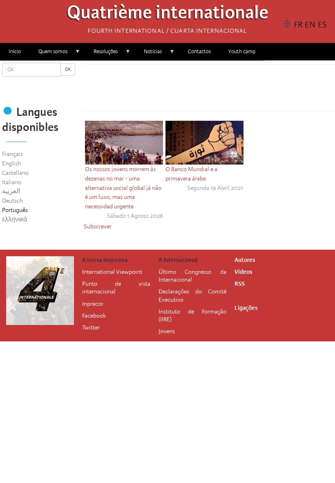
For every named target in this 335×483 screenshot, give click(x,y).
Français (12, 154)
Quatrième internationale (167, 14)
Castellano (15, 172)
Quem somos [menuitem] (48, 54)
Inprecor (92, 303)
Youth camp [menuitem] (241, 51)
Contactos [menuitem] (199, 51)
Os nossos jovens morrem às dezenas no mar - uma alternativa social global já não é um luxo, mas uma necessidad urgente (123, 187)
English (11, 163)
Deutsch (12, 200)
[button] (232, 90)
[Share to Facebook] (187, 90)
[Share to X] (198, 90)
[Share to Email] (221, 90)
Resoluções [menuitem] (101, 54)
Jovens (167, 331)
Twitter (91, 327)
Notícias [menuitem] (148, 54)
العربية (11, 191)
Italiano (11, 182)
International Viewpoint (112, 271)
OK (68, 69)
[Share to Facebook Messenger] (209, 90)
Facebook (94, 315)
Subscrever (98, 226)
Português (15, 210)
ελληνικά (14, 219)
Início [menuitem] (15, 51)
